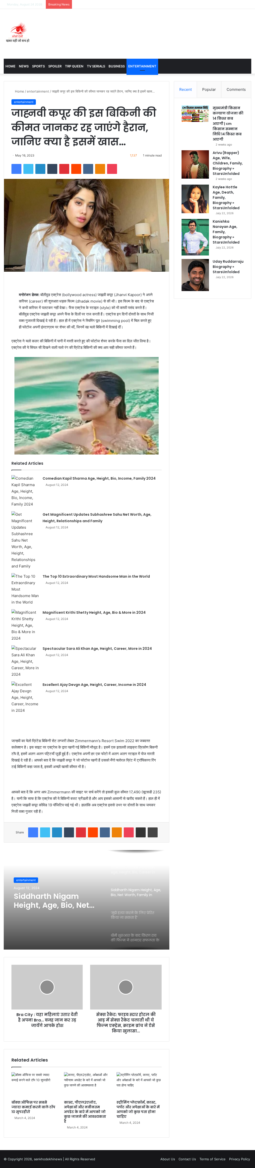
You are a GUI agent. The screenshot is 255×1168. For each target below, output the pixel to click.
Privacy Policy (239, 1159)
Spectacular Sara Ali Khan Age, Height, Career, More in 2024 (97, 648)
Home (10, 66)
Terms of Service (212, 1159)
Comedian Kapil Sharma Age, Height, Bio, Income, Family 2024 (99, 478)
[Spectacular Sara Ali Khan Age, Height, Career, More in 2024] (25, 661)
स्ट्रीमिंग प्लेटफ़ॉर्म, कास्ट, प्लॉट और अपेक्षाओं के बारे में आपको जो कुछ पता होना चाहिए (138, 1109)
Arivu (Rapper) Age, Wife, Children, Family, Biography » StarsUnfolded (228, 163)
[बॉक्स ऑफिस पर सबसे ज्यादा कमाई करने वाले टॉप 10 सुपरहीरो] (34, 1085)
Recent (185, 89)
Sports (38, 66)
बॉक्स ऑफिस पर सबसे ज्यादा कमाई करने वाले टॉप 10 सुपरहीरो (33, 1107)
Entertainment (142, 66)
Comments (236, 89)
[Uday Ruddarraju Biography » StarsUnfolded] (195, 275)
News (24, 66)
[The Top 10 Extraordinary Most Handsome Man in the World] (25, 589)
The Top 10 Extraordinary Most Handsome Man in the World (96, 576)
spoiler (55, 66)
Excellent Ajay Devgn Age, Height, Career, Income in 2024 (94, 684)
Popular (209, 89)
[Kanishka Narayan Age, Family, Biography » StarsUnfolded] (195, 237)
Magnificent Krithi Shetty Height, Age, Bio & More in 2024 (94, 612)
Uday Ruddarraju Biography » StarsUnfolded (228, 266)
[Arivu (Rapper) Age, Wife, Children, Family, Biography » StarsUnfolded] (195, 164)
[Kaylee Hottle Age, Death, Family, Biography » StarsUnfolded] (195, 199)
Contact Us (187, 1159)
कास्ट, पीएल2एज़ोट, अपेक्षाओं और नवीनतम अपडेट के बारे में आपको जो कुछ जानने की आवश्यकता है (85, 1112)
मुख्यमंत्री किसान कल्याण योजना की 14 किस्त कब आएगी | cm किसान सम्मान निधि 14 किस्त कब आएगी (228, 123)
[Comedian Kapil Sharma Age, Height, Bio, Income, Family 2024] (25, 491)
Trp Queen (74, 66)
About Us (167, 1159)
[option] (86, 900)
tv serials (96, 66)
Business (117, 66)
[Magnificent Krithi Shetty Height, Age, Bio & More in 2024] (25, 625)
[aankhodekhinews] (19, 34)
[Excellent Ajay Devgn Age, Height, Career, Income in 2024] (25, 697)
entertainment (38, 91)
